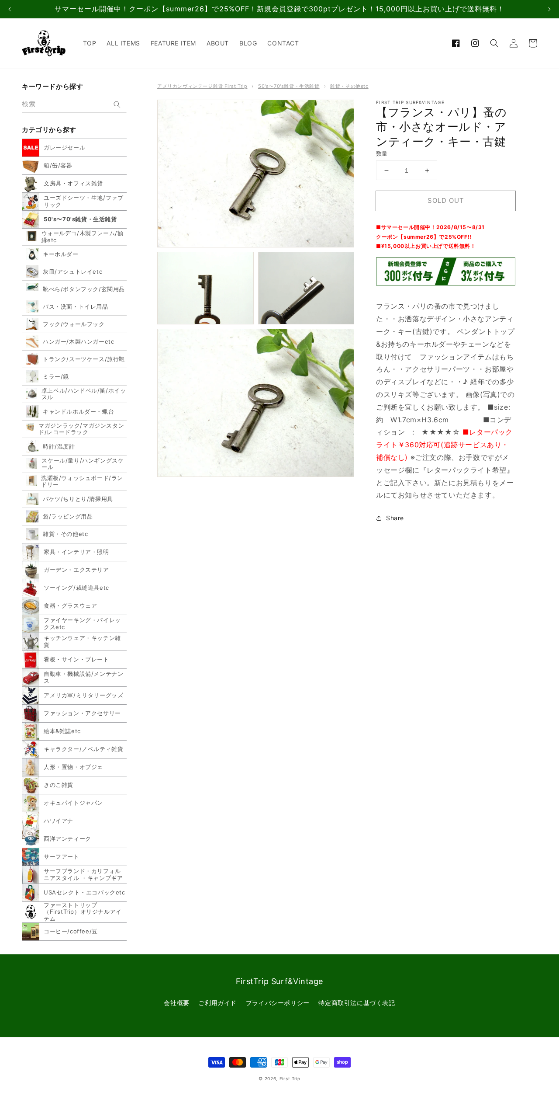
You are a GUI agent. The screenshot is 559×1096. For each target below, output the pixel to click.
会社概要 (176, 1002)
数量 (382, 153)
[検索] (117, 104)
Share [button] (395, 518)
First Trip (290, 1078)
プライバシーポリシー (278, 1002)
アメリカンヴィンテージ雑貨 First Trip (202, 86)
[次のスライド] (549, 9)
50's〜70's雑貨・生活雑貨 (289, 86)
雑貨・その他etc (349, 86)
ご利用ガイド (217, 1002)
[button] (494, 43)
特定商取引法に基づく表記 (356, 1002)
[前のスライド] (9, 9)
